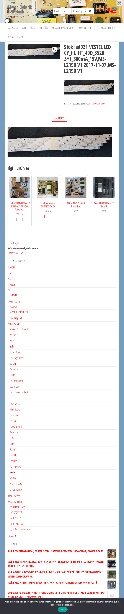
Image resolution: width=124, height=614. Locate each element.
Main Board (15, 409)
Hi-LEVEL (13, 295)
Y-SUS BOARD (16, 484)
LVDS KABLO (15, 403)
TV (9, 290)
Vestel (103, 103)
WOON (13, 478)
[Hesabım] (101, 11)
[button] (54, 49)
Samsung (14, 432)
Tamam (62, 609)
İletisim (44, 28)
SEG (12, 438)
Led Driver (14, 386)
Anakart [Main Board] (62, 28)
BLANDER (12, 267)
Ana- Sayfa (13, 28)
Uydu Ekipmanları (15, 501)
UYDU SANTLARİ (16, 524)
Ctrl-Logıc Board (17, 358)
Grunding (14, 369)
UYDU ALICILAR (16, 518)
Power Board (84, 28)
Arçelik (13, 335)
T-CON (13, 455)
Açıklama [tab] (59, 118)
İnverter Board (15, 37)
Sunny (12, 449)
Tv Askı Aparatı (16, 318)
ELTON (13, 363)
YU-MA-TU (12, 536)
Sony (12, 443)
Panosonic (14, 415)
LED (88, 103)
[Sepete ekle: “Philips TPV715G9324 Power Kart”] (76, 216)
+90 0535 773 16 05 (16, 253)
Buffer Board (15, 352)
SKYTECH (11, 284)
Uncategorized (14, 496)
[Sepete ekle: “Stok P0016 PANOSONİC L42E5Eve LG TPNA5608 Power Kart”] (19, 219)
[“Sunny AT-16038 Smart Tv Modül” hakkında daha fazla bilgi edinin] (104, 216)
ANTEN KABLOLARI (18, 506)
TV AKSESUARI (14, 301)
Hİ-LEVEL (13, 375)
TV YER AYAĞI (15, 466)
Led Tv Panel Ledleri (105, 28)
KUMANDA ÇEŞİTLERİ (19, 312)
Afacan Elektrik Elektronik (20, 9)
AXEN (12, 341)
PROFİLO (11, 279)
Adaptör (13, 306)
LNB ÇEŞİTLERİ (16, 512)
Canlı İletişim (28, 28)
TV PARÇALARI (95, 103)
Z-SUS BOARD (16, 489)
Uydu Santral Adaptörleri (20, 529)
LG (11, 398)
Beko (12, 346)
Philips (13, 421)
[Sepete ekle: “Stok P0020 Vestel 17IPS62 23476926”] (47, 216)
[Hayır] (120, 605)
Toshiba (13, 461)
